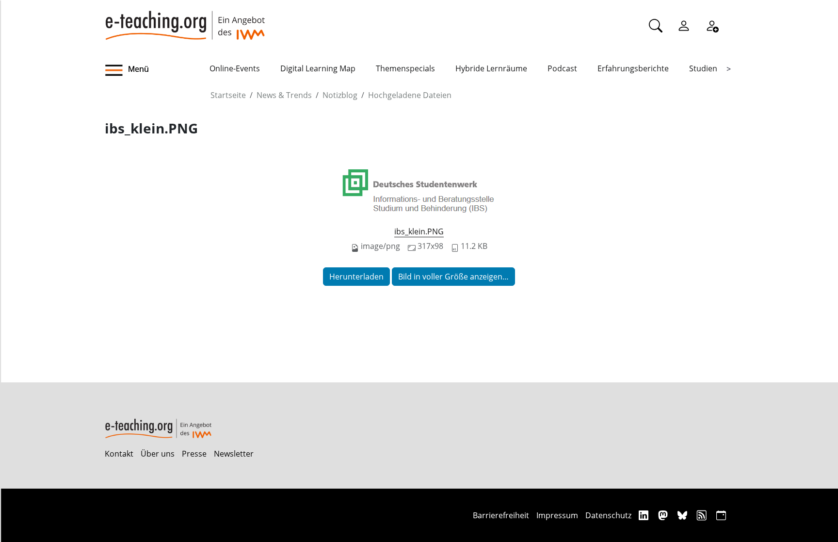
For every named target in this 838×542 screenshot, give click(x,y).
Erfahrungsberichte (633, 68)
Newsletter (234, 453)
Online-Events (235, 68)
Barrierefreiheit (501, 515)
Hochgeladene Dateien (409, 95)
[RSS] (703, 515)
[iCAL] (721, 515)
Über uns (158, 453)
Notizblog (339, 95)
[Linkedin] (645, 515)
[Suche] (655, 25)
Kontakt (119, 453)
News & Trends (284, 95)
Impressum (557, 515)
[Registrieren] (712, 25)
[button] (157, 70)
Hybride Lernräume (491, 68)
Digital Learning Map (317, 68)
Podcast (562, 68)
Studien (703, 68)
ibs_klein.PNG (419, 231)
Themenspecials (405, 68)
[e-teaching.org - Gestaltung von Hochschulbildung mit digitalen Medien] (185, 20)
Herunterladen (356, 276)
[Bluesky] (683, 515)
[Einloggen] (684, 25)
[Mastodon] (664, 515)
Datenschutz (608, 515)
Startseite (228, 95)
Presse (194, 453)
